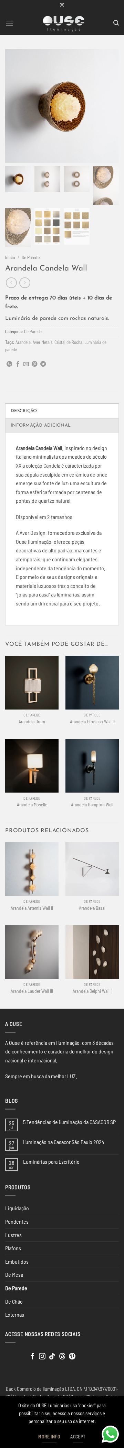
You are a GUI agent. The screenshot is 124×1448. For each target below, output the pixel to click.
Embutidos (17, 1261)
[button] (9, 22)
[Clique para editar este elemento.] (12, 1355)
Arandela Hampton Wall (92, 804)
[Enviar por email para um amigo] (26, 364)
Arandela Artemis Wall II (32, 908)
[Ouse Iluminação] (63, 23)
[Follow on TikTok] (52, 1356)
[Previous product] (24, 282)
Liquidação (17, 1208)
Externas (14, 1314)
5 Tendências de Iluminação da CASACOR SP (69, 1122)
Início (10, 257)
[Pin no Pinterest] (34, 364)
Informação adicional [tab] (41, 425)
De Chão (14, 1301)
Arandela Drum (32, 721)
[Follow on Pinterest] (72, 1356)
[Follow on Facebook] (32, 1356)
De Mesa (14, 1274)
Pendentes (17, 1221)
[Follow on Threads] (62, 1356)
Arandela (23, 342)
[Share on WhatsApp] (9, 364)
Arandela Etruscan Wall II (92, 721)
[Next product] (11, 282)
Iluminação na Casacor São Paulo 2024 (63, 1142)
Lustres (13, 1235)
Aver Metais (42, 342)
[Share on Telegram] (43, 364)
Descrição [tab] (24, 411)
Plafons (13, 1248)
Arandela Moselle (32, 804)
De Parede (31, 257)
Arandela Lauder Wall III (32, 991)
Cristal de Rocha (68, 342)
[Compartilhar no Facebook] (18, 364)
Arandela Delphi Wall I (92, 991)
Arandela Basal (92, 908)
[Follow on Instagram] (62, 5)
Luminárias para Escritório (51, 1161)
